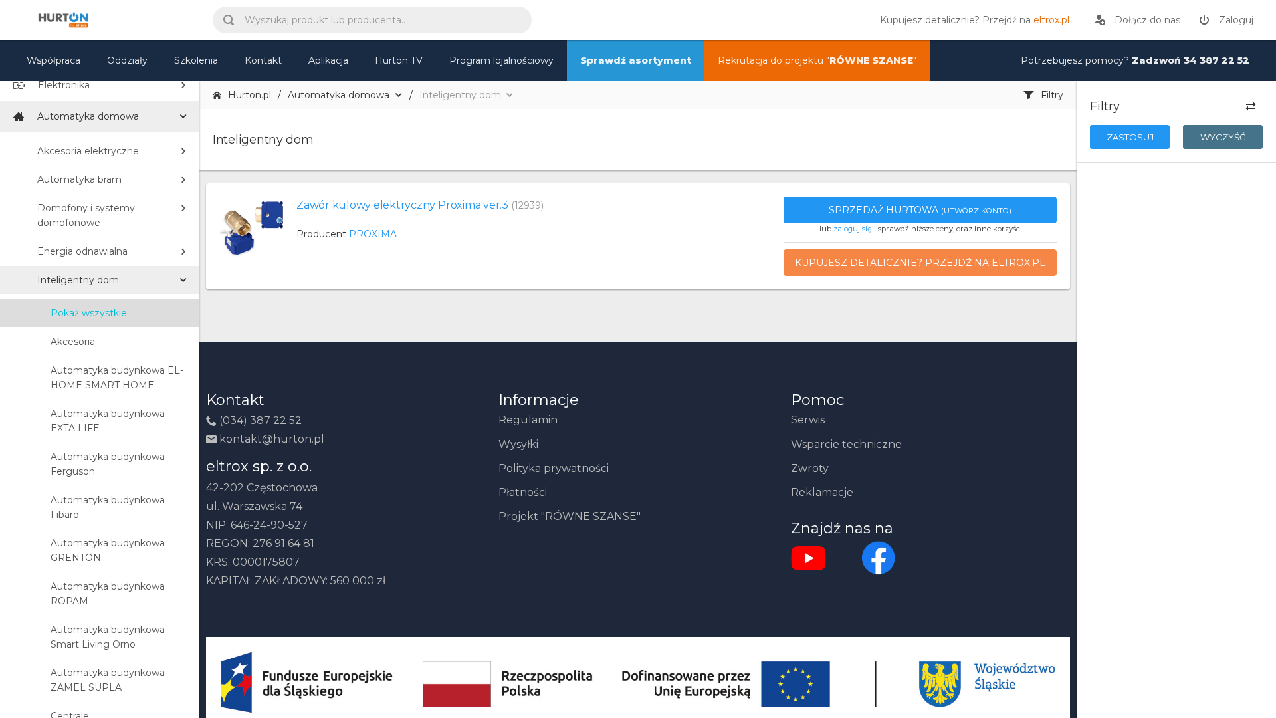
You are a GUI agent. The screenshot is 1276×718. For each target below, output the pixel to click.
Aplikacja (328, 60)
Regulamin (528, 420)
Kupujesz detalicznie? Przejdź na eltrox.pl (920, 263)
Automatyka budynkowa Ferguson (108, 464)
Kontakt (263, 60)
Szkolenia (196, 60)
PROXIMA (373, 234)
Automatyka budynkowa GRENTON (108, 550)
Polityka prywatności (553, 468)
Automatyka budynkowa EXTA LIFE (108, 421)
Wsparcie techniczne (846, 444)
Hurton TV (399, 60)
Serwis (808, 420)
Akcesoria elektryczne (88, 151)
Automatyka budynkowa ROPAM (108, 593)
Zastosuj (1130, 137)
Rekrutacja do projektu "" (817, 60)
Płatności (522, 492)
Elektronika (64, 85)
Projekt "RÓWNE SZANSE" (569, 516)
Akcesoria (73, 342)
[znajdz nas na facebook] (809, 557)
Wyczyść (1222, 137)
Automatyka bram (79, 179)
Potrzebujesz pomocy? (1135, 60)
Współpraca (53, 60)
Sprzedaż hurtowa (920, 210)
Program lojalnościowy (501, 60)
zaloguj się (852, 228)
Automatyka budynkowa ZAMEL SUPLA (108, 680)
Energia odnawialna (82, 251)
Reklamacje (822, 492)
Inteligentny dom (78, 280)
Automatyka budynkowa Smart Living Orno (108, 637)
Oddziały (127, 60)
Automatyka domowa (88, 116)
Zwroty (810, 468)
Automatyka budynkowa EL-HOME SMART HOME (117, 377)
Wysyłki (518, 444)
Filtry (1052, 95)
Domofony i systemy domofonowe (86, 215)
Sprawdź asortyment (635, 60)
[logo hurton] (879, 557)
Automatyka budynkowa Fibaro (108, 507)
